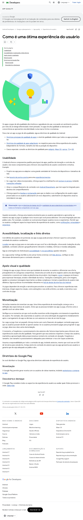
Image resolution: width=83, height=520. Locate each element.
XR (73, 149)
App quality (7, 9)
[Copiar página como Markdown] (11, 42)
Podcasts (5, 444)
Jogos (31, 424)
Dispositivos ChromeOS (63, 431)
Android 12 (5, 468)
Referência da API (35, 461)
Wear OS (58, 149)
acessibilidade (34, 251)
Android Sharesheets (47, 187)
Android (5, 424)
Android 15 (5, 459)
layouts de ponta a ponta (19, 177)
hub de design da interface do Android (57, 283)
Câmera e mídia (34, 434)
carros (64, 149)
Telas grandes (60, 424)
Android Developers (8, 29)
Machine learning (34, 427)
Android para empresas (10, 427)
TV (69, 149)
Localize (5, 244)
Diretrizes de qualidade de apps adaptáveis (22, 143)
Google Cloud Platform (10, 494)
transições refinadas (13, 184)
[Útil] (76, 29)
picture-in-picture (65, 181)
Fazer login (76, 2)
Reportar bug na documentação (66, 455)
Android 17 (5, 452)
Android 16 (6, 455)
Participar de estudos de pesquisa (67, 462)
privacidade (75, 222)
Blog (3, 440)
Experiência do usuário (49, 29)
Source (4, 434)
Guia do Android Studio (36, 454)
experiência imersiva (43, 177)
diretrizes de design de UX (32, 205)
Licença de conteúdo (63, 401)
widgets (51, 149)
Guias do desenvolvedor (37, 457)
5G (30, 440)
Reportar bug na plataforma (65, 452)
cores (60, 275)
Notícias (5, 437)
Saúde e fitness (34, 431)
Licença (14, 505)
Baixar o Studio (34, 464)
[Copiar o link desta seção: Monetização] (19, 300)
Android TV (59, 437)
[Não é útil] (79, 29)
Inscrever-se (35, 510)
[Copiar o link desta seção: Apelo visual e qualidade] (32, 266)
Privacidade (33, 437)
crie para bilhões (47, 251)
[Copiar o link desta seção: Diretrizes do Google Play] (34, 356)
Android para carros (62, 434)
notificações (65, 222)
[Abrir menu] (3, 2)
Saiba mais (11, 386)
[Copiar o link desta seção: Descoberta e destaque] (26, 379)
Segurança (6, 431)
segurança (6, 225)
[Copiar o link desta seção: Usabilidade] (18, 158)
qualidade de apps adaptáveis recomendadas (57, 205)
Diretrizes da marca (25, 505)
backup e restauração (29, 193)
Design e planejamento (24, 29)
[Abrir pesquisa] (50, 2)
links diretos (57, 255)
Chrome (5, 488)
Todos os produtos (8, 498)
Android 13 (5, 465)
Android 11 (5, 472)
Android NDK (33, 467)
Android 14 (6, 462)
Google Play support (62, 459)
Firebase (5, 491)
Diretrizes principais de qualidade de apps (21, 137)
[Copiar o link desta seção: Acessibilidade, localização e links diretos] (52, 233)
